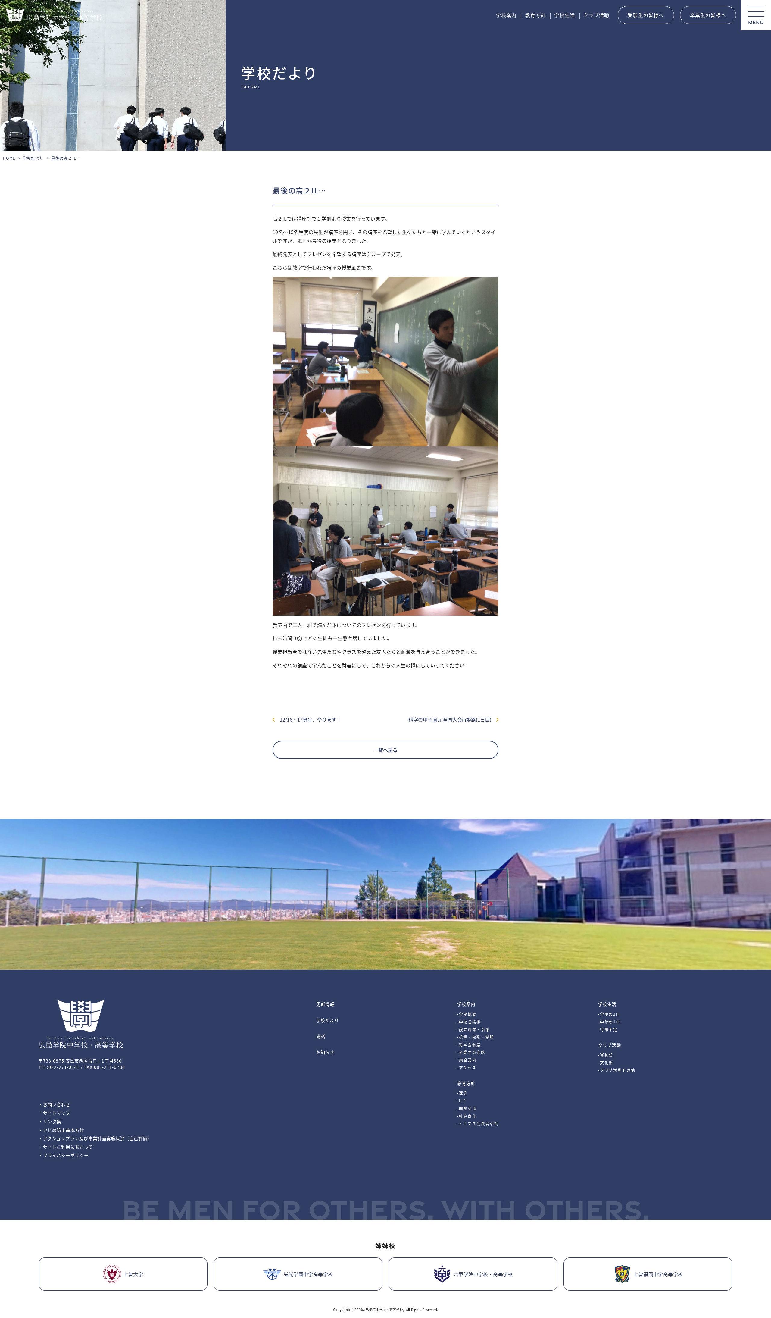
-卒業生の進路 (471, 1052)
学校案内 (506, 15)
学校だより (33, 158)
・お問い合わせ (54, 1104)
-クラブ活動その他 (616, 1070)
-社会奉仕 (466, 1116)
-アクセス (466, 1067)
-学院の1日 (609, 1014)
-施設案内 (466, 1060)
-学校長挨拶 (469, 1022)
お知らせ (325, 1052)
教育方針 (535, 15)
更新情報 (325, 1004)
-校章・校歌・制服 (475, 1037)
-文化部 (605, 1062)
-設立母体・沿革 (473, 1029)
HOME (9, 158)
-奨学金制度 (469, 1044)
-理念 (462, 1093)
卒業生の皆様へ (708, 15)
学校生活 (564, 15)
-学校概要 (466, 1014)
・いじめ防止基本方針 (61, 1130)
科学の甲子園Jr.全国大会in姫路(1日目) (452, 719)
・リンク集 (50, 1121)
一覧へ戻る (385, 749)
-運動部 (605, 1055)
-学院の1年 (609, 1022)
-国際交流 (466, 1108)
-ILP (461, 1101)
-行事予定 (607, 1029)
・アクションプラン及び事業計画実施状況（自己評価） (95, 1138)
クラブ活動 (596, 15)
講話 (320, 1036)
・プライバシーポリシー (64, 1155)
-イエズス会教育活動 (478, 1123)
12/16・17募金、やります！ (308, 719)
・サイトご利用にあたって (66, 1147)
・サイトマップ (54, 1113)
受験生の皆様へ (646, 15)
